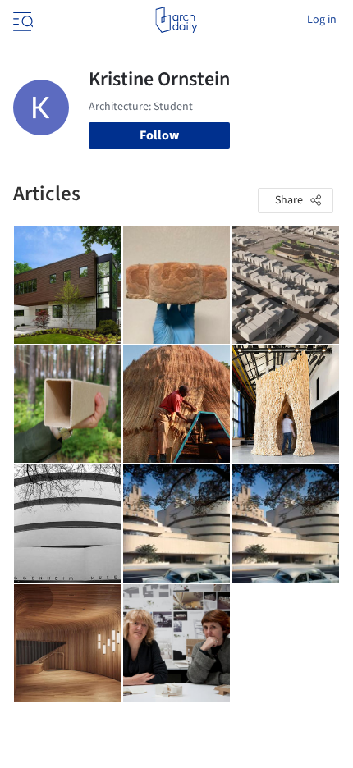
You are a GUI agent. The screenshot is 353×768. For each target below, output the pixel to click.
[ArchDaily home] (176, 20)
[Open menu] (21, 19)
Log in (322, 19)
